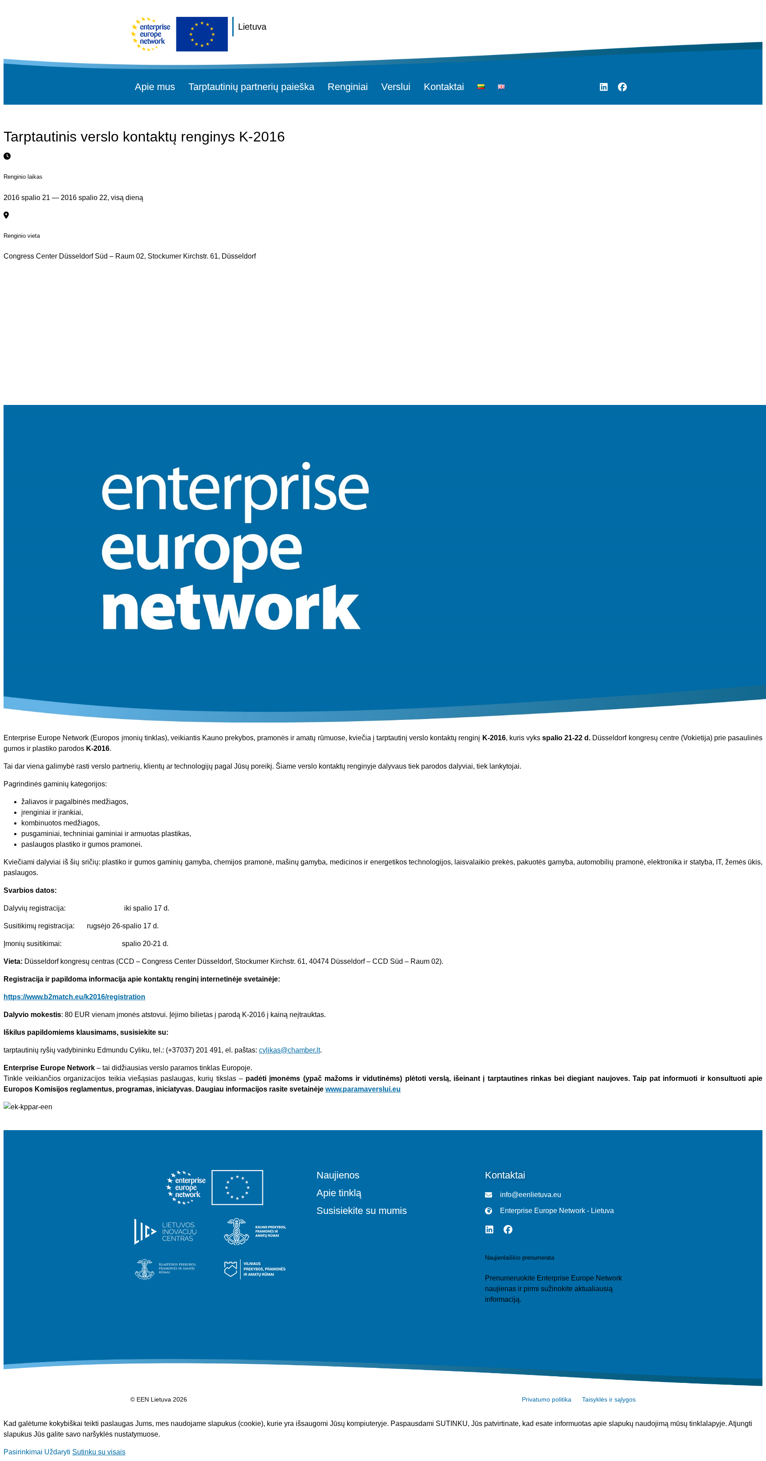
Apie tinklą (339, 1193)
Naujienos (338, 1175)
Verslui (395, 86)
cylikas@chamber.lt (289, 1050)
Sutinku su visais (98, 1452)
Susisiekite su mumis (362, 1211)
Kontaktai (444, 86)
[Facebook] (622, 86)
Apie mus (155, 86)
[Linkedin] (603, 86)
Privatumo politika (546, 1399)
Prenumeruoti (506, 1317)
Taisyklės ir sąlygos (609, 1399)
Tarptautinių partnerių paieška (251, 86)
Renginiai (348, 86)
